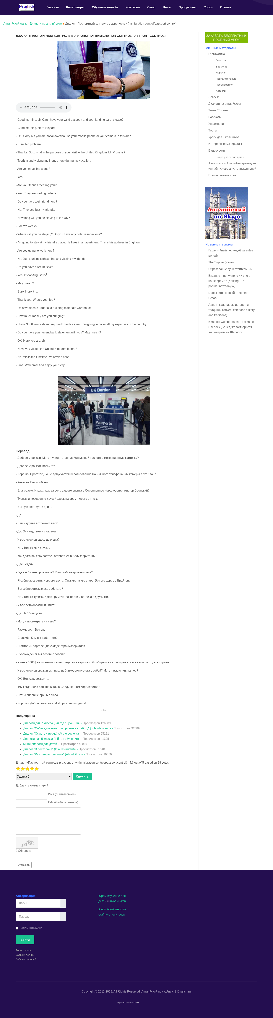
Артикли (221, 90)
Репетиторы (75, 7)
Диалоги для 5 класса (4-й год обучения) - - (66, 738)
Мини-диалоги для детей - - (55, 744)
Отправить (24, 865)
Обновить (24, 850)
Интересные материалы (225, 143)
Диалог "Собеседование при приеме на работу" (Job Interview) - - (81, 728)
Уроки (208, 7)
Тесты (212, 130)
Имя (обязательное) (62, 794)
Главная (53, 7)
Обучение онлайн (105, 7)
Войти (25, 939)
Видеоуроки (216, 150)
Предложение (224, 84)
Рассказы (214, 117)
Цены (167, 7)
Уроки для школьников (223, 137)
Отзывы (226, 7)
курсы (102, 895)
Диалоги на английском (46, 23)
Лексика (214, 97)
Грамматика (216, 54)
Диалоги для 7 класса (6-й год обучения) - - (67, 723)
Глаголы (221, 60)
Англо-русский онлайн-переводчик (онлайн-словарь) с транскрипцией (232, 166)
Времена (221, 66)
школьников (117, 901)
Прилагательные (226, 78)
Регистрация (23, 950)
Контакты (133, 7)
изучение (113, 895)
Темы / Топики (218, 110)
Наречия (221, 72)
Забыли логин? (25, 954)
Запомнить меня (31, 928)
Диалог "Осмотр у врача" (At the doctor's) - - (66, 733)
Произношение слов (222, 175)
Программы (187, 7)
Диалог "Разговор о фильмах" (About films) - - (67, 754)
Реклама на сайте (132, 1002)
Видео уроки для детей (230, 156)
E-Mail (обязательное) (63, 802)
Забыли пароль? (26, 959)
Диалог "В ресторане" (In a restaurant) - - (64, 749)
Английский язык (15, 23)
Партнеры (121, 1002)
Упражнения (216, 123)
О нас (151, 7)
